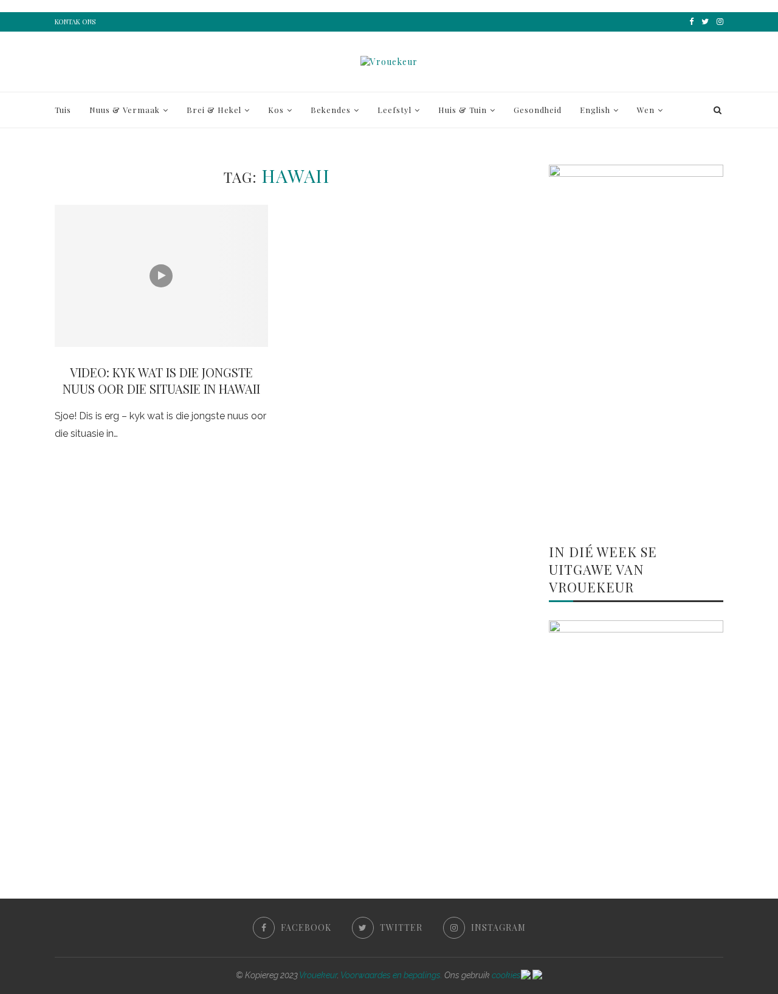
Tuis (63, 110)
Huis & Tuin (462, 110)
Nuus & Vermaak (124, 110)
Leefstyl (394, 110)
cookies (506, 975)
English (595, 110)
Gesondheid (538, 110)
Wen (646, 110)
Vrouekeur (318, 975)
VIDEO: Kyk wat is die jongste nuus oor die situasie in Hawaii (161, 380)
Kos (276, 110)
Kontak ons (75, 21)
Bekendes (331, 110)
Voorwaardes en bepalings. (391, 975)
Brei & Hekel (214, 110)
